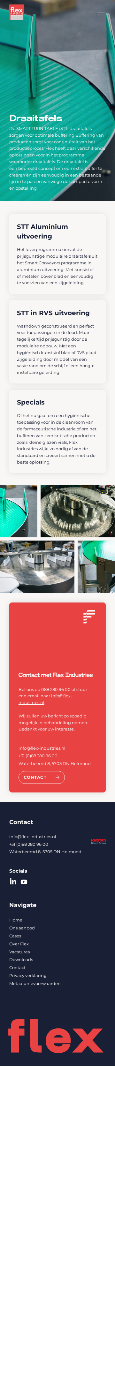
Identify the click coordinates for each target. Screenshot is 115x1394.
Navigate (22, 905)
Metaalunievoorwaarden (35, 983)
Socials (18, 871)
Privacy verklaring (28, 975)
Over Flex (19, 943)
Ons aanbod (22, 927)
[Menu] (101, 14)
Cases (15, 935)
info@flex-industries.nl (42, 748)
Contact (21, 822)
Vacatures (19, 951)
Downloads (21, 959)
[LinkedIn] (13, 882)
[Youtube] (24, 882)
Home (15, 919)
